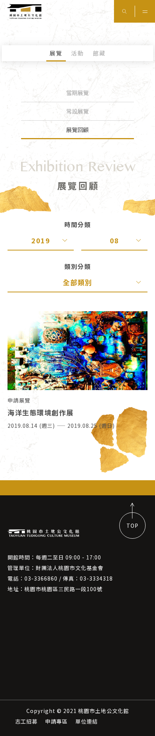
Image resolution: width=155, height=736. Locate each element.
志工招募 (26, 721)
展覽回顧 (77, 130)
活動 (77, 53)
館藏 (99, 53)
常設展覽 (77, 111)
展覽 (56, 53)
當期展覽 (77, 93)
